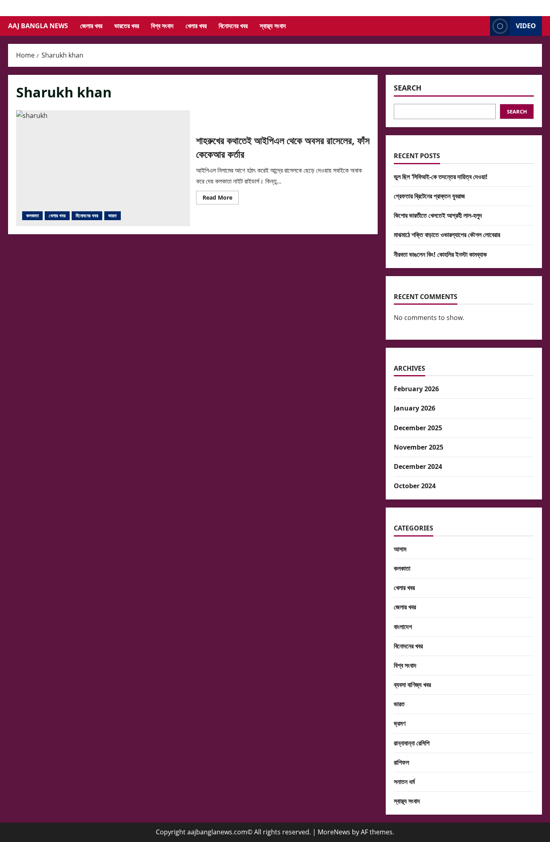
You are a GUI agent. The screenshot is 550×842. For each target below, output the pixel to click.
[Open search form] (481, 26)
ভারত (112, 215)
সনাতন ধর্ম (404, 781)
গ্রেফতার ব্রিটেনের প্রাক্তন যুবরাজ (429, 196)
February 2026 (416, 388)
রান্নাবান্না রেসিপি (412, 743)
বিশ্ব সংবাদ (162, 25)
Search (408, 88)
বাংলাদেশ (403, 626)
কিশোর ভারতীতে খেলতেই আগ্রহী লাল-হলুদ (438, 215)
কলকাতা (32, 215)
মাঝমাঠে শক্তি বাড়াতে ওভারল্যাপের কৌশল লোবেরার (447, 234)
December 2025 (418, 427)
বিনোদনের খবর (233, 25)
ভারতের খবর (126, 25)
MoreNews (334, 832)
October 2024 (415, 485)
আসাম (400, 549)
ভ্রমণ (399, 723)
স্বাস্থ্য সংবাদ (273, 25)
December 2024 (418, 466)
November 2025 (418, 447)
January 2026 (414, 408)
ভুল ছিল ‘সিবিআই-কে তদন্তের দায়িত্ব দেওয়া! (441, 176)
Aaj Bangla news (38, 25)
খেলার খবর (196, 25)
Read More (221, 198)
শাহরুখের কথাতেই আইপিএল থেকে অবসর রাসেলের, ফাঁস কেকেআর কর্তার (103, 168)
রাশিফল (401, 762)
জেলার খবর (91, 25)
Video (526, 25)
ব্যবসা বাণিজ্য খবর (412, 684)
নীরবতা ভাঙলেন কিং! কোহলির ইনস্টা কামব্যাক (440, 254)
